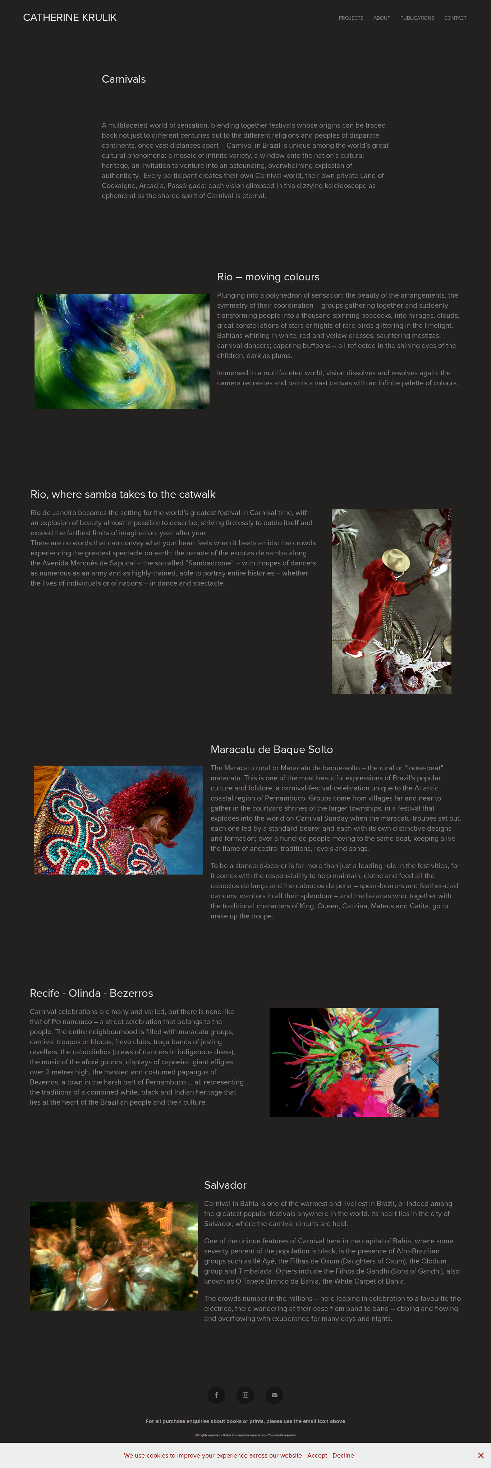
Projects (351, 18)
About (381, 18)
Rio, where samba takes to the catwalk (123, 493)
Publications (417, 18)
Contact (455, 18)
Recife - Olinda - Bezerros (91, 992)
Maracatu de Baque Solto (272, 749)
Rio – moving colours (268, 276)
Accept (317, 1455)
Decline (343, 1455)
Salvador (225, 1184)
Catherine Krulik (70, 16)
